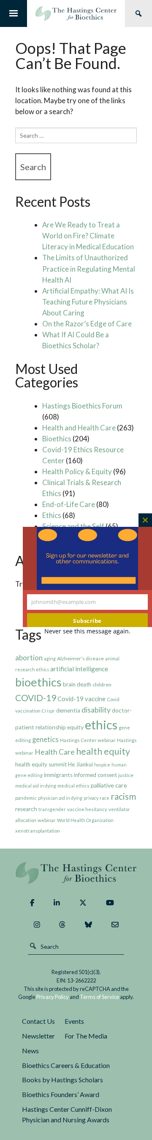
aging (50, 658)
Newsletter (38, 1036)
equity (75, 727)
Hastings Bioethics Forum (82, 405)
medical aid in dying (35, 785)
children (101, 684)
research (26, 809)
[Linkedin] (57, 902)
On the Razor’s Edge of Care (87, 323)
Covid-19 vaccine (81, 698)
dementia (68, 710)
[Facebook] (32, 902)
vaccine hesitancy (87, 809)
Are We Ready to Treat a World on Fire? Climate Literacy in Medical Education (88, 235)
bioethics (38, 682)
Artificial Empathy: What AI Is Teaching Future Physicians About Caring (88, 301)
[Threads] (62, 924)
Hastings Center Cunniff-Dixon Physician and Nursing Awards (67, 1114)
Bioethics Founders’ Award (60, 1094)
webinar (47, 820)
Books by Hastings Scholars (62, 1080)
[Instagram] (37, 924)
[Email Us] (115, 924)
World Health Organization (85, 820)
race (104, 798)
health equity (103, 751)
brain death (77, 684)
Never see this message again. (87, 631)
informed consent (95, 775)
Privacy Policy (52, 996)
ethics (101, 724)
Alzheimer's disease (80, 658)
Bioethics (56, 438)
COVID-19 (35, 697)
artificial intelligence (79, 669)
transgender (52, 809)
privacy (91, 798)
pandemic (26, 798)
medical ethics (73, 785)
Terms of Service (99, 996)
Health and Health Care (79, 427)
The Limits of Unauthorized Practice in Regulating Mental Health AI (88, 268)
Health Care (55, 752)
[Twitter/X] (83, 902)
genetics (45, 739)
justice (125, 775)
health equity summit (41, 764)
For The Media (86, 1036)
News (30, 1051)
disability (96, 709)
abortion (29, 657)
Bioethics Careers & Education (66, 1065)
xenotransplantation (37, 830)
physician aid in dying (60, 798)
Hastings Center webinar (88, 740)
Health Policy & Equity (77, 471)
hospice (102, 764)
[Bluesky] (88, 924)
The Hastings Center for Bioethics (76, 13)
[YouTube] (110, 902)
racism (123, 796)
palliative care (109, 785)
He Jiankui (80, 764)
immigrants (58, 775)
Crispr (48, 710)
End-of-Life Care (68, 504)
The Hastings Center (76, 873)
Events (74, 1021)
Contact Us (38, 1021)
